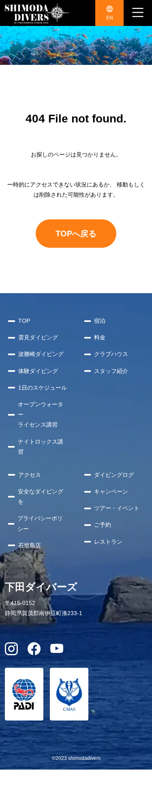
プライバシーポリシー (40, 523)
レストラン (108, 541)
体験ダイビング (38, 371)
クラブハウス (111, 354)
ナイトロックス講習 (40, 446)
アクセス (29, 475)
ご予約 (102, 524)
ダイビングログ (114, 475)
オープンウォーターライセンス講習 (40, 414)
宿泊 (99, 320)
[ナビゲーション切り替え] (138, 13)
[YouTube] (56, 651)
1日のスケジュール (42, 387)
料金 (99, 337)
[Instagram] (11, 651)
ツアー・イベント (116, 508)
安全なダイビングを (40, 496)
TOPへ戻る (76, 233)
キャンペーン (111, 491)
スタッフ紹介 (111, 371)
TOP (24, 320)
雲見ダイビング (38, 337)
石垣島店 (29, 545)
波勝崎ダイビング (41, 354)
